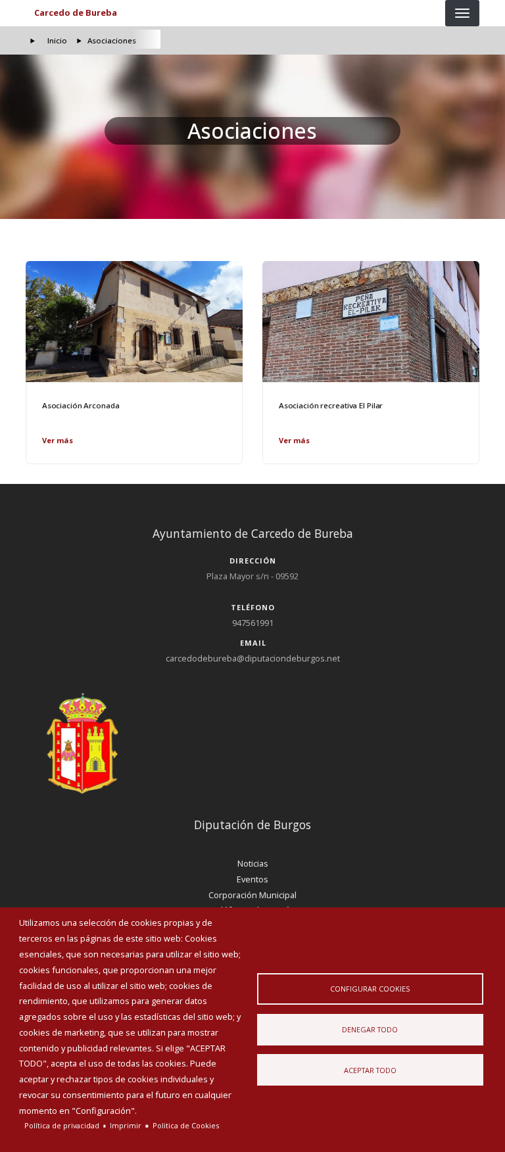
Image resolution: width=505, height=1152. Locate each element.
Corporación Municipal (252, 895)
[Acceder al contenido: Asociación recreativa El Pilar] (370, 321)
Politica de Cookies (186, 1125)
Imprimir (125, 1125)
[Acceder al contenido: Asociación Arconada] (134, 321)
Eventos (252, 879)
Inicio (57, 40)
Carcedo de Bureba (75, 12)
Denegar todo (370, 1029)
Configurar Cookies (370, 989)
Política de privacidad (61, 1125)
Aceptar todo (370, 1070)
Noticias (252, 863)
